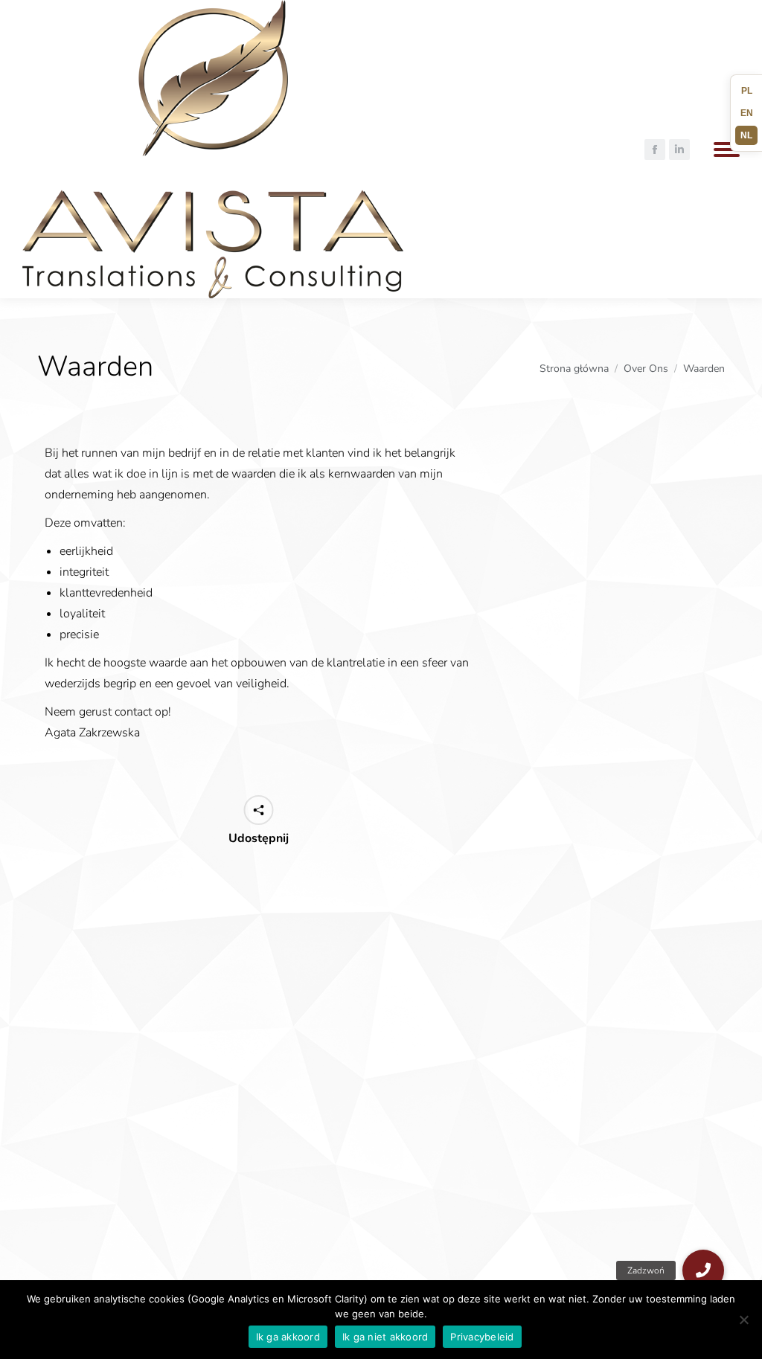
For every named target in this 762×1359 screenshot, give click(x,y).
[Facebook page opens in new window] (654, 149)
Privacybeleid (481, 1337)
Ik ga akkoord (288, 1337)
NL (746, 135)
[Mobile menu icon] (727, 149)
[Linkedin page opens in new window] (679, 149)
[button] (703, 1270)
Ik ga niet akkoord (385, 1337)
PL (746, 91)
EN (746, 113)
